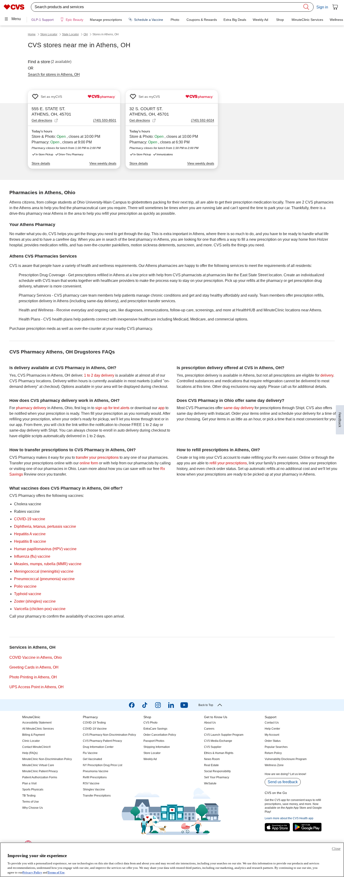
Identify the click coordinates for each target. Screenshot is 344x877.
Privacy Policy (32, 872)
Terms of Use (56, 872)
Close (336, 849)
